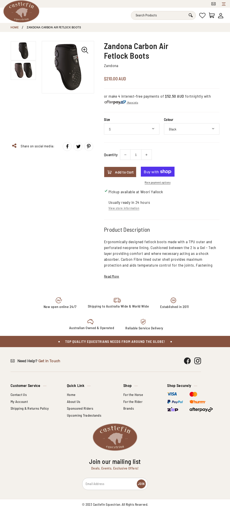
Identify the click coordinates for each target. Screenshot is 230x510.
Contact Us (19, 394)
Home (15, 27)
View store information (123, 208)
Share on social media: (37, 146)
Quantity (111, 154)
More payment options (157, 182)
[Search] (191, 15)
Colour (168, 119)
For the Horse (133, 394)
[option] (68, 67)
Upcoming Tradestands (84, 415)
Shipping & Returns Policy (30, 408)
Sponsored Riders (80, 408)
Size (107, 119)
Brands (128, 408)
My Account (19, 401)
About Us (73, 401)
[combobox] (163, 15)
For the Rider (132, 401)
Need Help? (38, 360)
